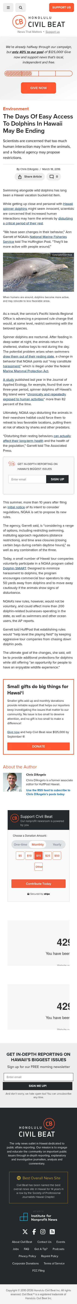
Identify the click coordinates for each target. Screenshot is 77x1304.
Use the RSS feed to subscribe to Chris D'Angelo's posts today (48, 792)
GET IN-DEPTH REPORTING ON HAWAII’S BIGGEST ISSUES (38, 1057)
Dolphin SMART (14, 568)
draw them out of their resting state (28, 356)
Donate (38, 746)
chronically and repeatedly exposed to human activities (34, 396)
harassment (11, 366)
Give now (38, 87)
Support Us (61, 7)
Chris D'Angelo (29, 169)
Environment (16, 108)
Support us (53, 32)
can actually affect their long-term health (37, 438)
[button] (8, 7)
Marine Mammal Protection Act (25, 371)
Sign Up (57, 479)
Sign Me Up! (38, 1086)
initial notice (16, 507)
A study (8, 379)
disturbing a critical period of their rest (38, 221)
